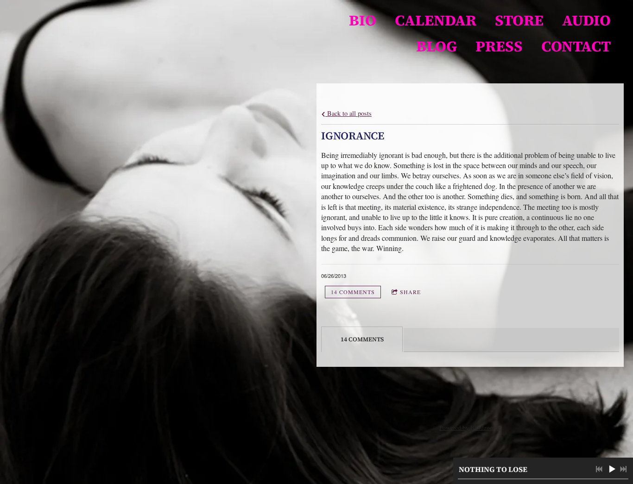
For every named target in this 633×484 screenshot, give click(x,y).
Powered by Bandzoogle (470, 427)
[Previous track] (599, 469)
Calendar (435, 20)
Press (499, 46)
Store (519, 20)
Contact (576, 46)
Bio (362, 20)
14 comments (353, 291)
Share (410, 291)
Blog (436, 46)
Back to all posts (348, 113)
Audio (586, 20)
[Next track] (623, 469)
